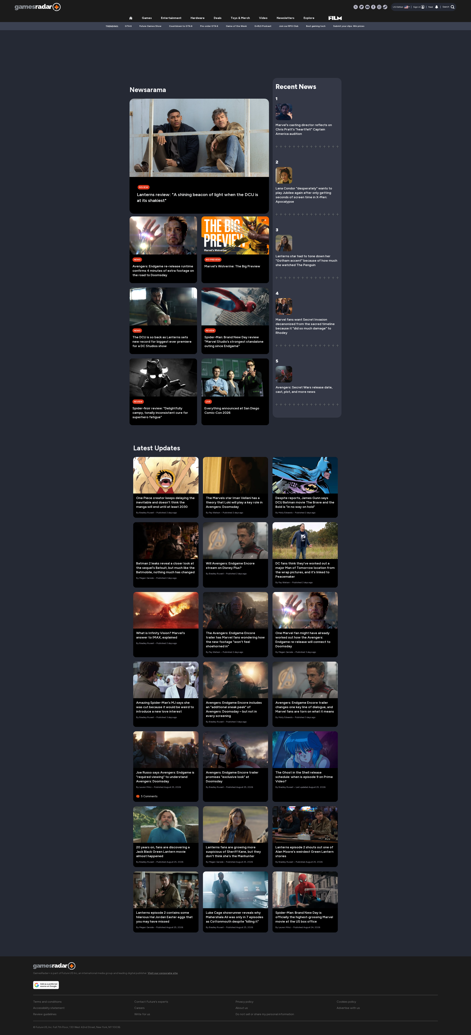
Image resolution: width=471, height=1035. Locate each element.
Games (147, 18)
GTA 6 (128, 26)
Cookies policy (346, 1001)
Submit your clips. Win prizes (348, 26)
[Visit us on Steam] (385, 7)
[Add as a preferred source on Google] (46, 985)
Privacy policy (244, 1001)
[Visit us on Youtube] (367, 7)
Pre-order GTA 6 (209, 26)
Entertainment (171, 18)
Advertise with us (348, 1008)
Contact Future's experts (151, 1001)
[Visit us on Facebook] (373, 7)
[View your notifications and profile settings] (436, 7)
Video (263, 18)
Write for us (142, 1014)
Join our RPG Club (288, 26)
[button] (448, 7)
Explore (309, 18)
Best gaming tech (315, 26)
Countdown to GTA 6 (180, 26)
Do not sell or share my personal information (265, 1014)
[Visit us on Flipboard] (361, 7)
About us (242, 1008)
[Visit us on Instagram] (379, 7)
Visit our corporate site (163, 973)
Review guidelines (44, 1014)
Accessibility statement (49, 1008)
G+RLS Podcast (262, 26)
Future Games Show (150, 26)
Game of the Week (236, 26)
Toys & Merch (240, 18)
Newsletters (285, 18)
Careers (139, 1008)
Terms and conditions (47, 1001)
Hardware (198, 18)
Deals (218, 18)
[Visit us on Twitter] (355, 7)
